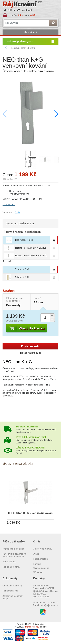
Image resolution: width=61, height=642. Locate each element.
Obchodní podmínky (12, 585)
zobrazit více (9, 204)
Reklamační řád (10, 590)
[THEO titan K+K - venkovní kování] (30, 492)
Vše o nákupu (9, 561)
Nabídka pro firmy (11, 567)
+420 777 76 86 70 (49, 602)
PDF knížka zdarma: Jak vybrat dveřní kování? (15, 555)
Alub (17, 212)
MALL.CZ (37, 572)
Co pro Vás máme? (42, 549)
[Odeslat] (53, 23)
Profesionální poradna (13, 549)
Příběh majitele (40, 559)
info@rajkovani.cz (49, 605)
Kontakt (37, 564)
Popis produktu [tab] (30, 346)
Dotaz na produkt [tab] (30, 352)
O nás (36, 554)
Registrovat (26, 10)
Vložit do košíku (32, 328)
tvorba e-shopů (32, 627)
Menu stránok (30, 32)
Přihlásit (11, 10)
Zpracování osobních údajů (13, 597)
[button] (56, 114)
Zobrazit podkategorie (20, 41)
